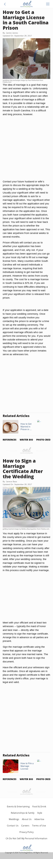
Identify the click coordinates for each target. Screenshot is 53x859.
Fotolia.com (7, 82)
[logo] (26, 4)
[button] (5, 4)
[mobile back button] (5, 4)
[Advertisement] (26, 151)
